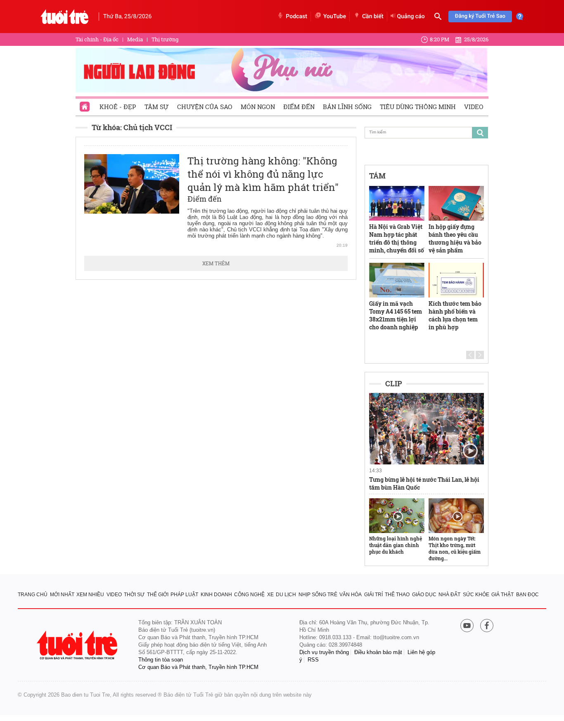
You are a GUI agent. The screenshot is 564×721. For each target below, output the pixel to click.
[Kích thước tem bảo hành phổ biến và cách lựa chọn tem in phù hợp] (456, 280)
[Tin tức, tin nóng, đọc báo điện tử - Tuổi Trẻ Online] (64, 16)
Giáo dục (424, 594)
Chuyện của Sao (204, 106)
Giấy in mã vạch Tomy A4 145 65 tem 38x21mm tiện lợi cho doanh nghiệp (395, 315)
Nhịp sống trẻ (318, 594)
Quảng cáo (411, 16)
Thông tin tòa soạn (160, 660)
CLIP (393, 383)
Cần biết (373, 16)
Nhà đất (449, 594)
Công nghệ (249, 594)
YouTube (334, 16)
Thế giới (157, 594)
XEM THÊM (216, 263)
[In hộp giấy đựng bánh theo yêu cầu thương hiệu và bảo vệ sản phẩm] (456, 203)
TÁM (377, 176)
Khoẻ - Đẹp (118, 106)
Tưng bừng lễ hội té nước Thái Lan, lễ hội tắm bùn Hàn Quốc (424, 483)
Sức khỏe (476, 594)
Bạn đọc (527, 594)
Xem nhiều (90, 594)
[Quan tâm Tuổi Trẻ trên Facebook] (486, 626)
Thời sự (134, 594)
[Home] (85, 104)
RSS (313, 660)
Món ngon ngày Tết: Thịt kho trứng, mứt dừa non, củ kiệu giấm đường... (455, 548)
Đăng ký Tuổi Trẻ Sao (480, 16)
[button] (470, 355)
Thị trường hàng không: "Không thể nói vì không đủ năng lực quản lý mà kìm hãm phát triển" (263, 174)
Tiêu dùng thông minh (418, 106)
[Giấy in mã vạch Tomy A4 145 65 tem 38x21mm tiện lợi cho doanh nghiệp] (396, 280)
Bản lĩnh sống (347, 106)
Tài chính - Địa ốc (97, 39)
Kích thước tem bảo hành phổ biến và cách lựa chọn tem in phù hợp (455, 315)
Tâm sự (157, 106)
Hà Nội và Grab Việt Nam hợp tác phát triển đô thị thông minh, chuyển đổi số (396, 238)
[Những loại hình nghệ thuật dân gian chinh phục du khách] (396, 515)
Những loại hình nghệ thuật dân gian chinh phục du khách (395, 545)
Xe (270, 594)
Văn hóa (350, 594)
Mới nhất (62, 594)
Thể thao (397, 594)
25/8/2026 (476, 39)
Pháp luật (184, 594)
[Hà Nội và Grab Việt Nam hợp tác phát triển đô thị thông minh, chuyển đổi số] (396, 203)
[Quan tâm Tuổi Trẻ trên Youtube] (467, 626)
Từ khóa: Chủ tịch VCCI (132, 127)
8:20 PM (439, 39)
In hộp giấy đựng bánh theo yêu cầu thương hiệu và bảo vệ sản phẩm (455, 238)
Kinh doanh (216, 594)
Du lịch (286, 594)
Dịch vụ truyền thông (324, 652)
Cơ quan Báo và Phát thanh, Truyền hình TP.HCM (198, 667)
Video (473, 106)
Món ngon (258, 106)
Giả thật (502, 594)
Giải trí (373, 594)
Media (135, 39)
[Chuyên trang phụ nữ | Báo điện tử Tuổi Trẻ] (282, 70)
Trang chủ (32, 594)
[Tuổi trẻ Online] (78, 645)
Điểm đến (299, 106)
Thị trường (165, 39)
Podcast (296, 16)
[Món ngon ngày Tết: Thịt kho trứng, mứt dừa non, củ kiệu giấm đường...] (456, 515)
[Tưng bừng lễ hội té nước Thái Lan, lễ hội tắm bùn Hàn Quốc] (426, 429)
